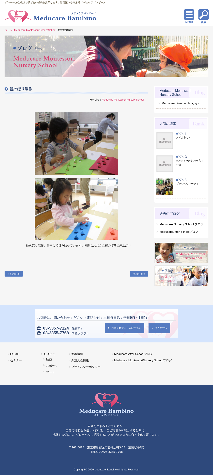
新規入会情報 (80, 360)
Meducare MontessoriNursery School (123, 99)
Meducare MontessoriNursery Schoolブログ (143, 360)
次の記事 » (139, 273)
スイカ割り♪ (183, 137)
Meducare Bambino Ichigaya (180, 103)
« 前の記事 (14, 273)
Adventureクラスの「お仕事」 (189, 162)
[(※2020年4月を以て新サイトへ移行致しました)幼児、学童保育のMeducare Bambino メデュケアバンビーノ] (106, 405)
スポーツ (52, 365)
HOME (14, 354)
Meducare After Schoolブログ (133, 354)
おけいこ (49, 354)
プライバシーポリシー (85, 366)
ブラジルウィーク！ (187, 183)
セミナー (16, 360)
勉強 (49, 359)
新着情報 (77, 354)
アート (50, 372)
